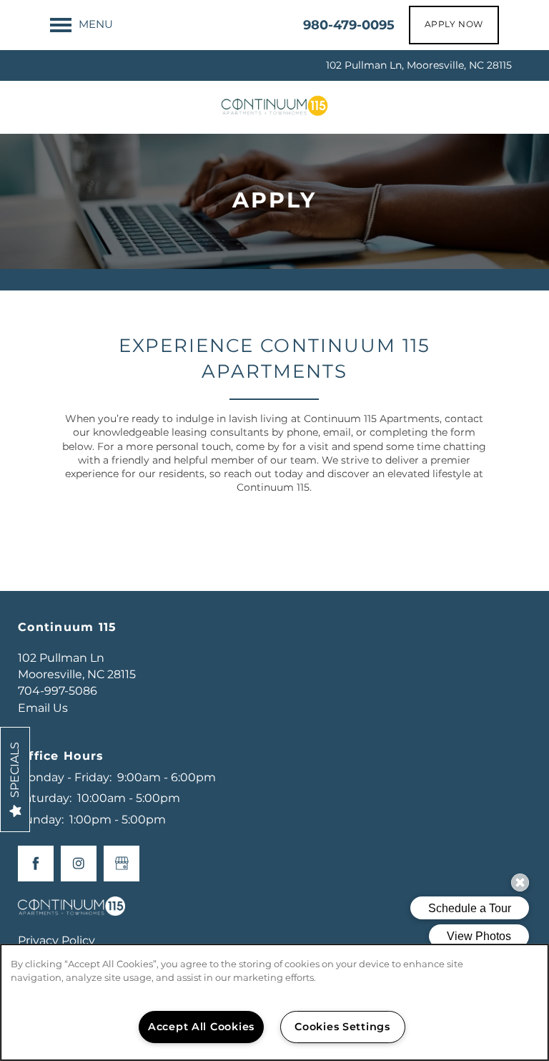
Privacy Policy (56, 941)
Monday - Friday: (65, 777)
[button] (454, 25)
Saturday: (44, 798)
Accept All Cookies (201, 1027)
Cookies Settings (342, 1027)
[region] (274, 1002)
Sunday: (41, 820)
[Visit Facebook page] (36, 863)
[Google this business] (121, 863)
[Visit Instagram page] (79, 863)
